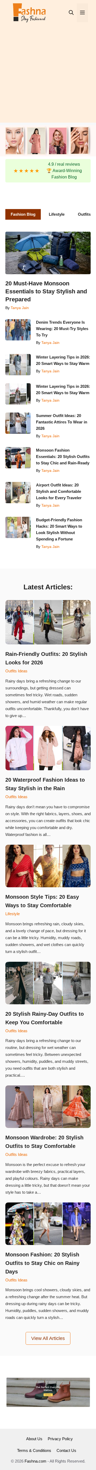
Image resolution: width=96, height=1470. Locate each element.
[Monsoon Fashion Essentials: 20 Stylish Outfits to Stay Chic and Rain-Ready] (18, 457)
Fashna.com (35, 1461)
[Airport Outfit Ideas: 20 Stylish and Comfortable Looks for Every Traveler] (18, 492)
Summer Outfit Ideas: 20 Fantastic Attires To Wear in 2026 (61, 422)
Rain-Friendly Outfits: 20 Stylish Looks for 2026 (46, 658)
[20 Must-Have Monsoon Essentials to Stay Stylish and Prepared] (48, 253)
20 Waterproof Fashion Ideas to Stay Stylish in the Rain (45, 784)
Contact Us (66, 1450)
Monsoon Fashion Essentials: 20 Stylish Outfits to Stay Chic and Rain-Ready (63, 456)
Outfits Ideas (16, 671)
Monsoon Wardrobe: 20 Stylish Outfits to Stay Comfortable (44, 1142)
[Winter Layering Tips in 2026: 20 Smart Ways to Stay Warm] (18, 364)
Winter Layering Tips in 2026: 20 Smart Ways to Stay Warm (63, 360)
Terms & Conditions (34, 1450)
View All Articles (48, 1338)
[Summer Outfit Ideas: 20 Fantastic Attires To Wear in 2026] (18, 423)
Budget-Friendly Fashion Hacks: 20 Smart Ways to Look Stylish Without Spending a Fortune (59, 529)
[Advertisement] (48, 75)
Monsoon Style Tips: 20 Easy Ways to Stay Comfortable (42, 901)
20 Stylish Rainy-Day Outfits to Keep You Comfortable (44, 1018)
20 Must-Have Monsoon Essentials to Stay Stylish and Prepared (46, 291)
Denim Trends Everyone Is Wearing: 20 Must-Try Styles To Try (62, 328)
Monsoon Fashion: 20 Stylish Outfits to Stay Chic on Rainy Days (42, 1263)
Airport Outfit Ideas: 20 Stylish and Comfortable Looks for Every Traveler (59, 491)
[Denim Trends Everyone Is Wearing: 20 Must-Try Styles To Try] (18, 329)
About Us (34, 1438)
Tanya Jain (20, 308)
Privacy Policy (60, 1438)
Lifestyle (12, 913)
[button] (71, 12)
